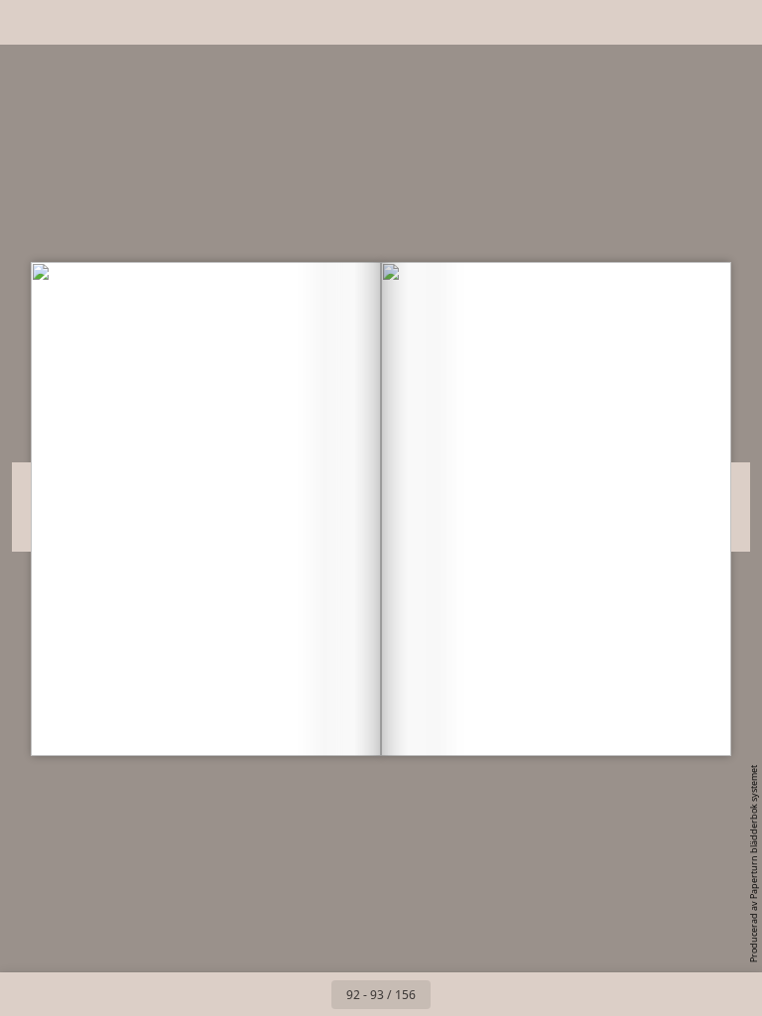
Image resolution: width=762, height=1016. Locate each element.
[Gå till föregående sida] (309, 994)
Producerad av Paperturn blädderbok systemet (753, 863)
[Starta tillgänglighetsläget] (117, 22)
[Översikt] (73, 22)
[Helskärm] (733, 22)
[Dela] (689, 22)
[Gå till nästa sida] (452, 994)
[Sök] (28, 22)
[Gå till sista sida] (496, 994)
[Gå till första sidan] (266, 994)
